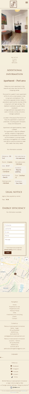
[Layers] (26, 259)
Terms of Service (13, 392)
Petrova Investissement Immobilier (14, 339)
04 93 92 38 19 (14, 346)
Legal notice (11, 383)
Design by (23, 385)
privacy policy (8, 249)
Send (7, 252)
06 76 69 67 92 (14, 334)
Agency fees (19, 383)
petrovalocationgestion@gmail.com (14, 348)
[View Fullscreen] (2, 264)
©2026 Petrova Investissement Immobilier (14, 381)
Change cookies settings (9, 385)
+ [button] (1, 259)
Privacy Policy (23, 390)
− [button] (1, 261)
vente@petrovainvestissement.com (14, 336)
